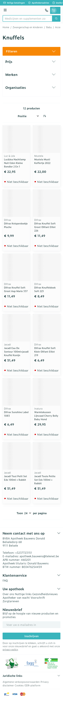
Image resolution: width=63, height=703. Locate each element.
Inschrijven (31, 636)
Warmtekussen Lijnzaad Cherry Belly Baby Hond (46, 415)
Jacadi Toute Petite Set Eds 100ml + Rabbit (44, 479)
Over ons (8, 594)
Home (6, 27)
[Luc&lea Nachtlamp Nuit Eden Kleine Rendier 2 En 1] (16, 139)
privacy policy (10, 649)
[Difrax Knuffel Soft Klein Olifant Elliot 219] (46, 328)
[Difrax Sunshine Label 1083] (16, 392)
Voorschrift (38, 597)
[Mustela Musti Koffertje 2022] (46, 139)
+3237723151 (23, 552)
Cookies (19, 685)
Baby (49, 27)
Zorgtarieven (11, 601)
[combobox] (27, 18)
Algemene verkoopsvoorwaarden (21, 681)
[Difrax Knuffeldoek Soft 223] (46, 267)
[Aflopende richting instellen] (45, 116)
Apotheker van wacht (16, 597)
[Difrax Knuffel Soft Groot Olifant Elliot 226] (46, 203)
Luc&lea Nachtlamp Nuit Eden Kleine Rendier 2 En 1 (15, 163)
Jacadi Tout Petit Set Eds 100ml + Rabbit (15, 477)
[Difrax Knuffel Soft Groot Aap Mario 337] (16, 267)
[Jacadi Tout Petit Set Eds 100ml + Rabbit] (16, 456)
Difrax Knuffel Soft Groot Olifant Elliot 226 (45, 227)
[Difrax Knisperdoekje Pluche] (16, 203)
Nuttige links (23, 594)
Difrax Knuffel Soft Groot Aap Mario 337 (16, 289)
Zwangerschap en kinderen (28, 27)
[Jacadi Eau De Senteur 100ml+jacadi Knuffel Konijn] (16, 328)
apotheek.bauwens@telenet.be (39, 556)
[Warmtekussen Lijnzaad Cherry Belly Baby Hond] (46, 392)
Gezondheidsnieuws (45, 594)
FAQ (5, 580)
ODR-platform (32, 685)
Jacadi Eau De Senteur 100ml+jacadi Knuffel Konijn (16, 351)
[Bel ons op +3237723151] (46, 10)
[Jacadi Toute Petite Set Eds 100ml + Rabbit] (46, 456)
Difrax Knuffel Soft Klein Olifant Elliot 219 (45, 351)
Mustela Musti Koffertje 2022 (42, 161)
